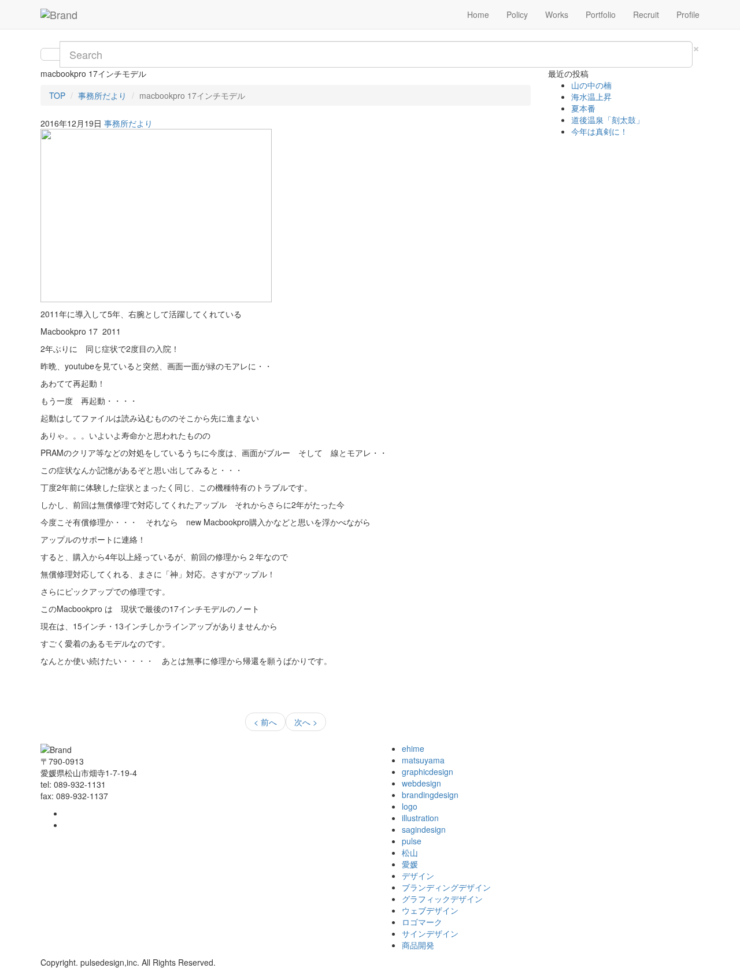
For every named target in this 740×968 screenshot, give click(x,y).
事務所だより (102, 95)
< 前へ (265, 722)
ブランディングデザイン (446, 887)
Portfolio (601, 14)
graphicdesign (427, 771)
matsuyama (423, 760)
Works (556, 14)
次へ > (305, 722)
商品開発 (418, 945)
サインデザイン (430, 933)
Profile (688, 14)
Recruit (646, 14)
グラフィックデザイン (442, 898)
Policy (517, 14)
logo (409, 806)
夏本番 (583, 108)
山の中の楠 (591, 85)
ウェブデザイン (430, 910)
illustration (420, 818)
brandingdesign (430, 794)
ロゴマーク (422, 922)
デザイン (418, 875)
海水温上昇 (591, 96)
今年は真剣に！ (599, 131)
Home (478, 14)
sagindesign (424, 829)
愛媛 (410, 864)
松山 (410, 852)
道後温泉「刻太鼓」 (607, 119)
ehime (413, 748)
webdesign (421, 783)
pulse (411, 841)
